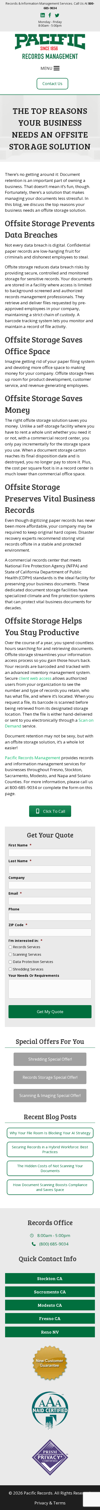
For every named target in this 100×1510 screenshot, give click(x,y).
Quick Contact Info (47, 1258)
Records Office (50, 1222)
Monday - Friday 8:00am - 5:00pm (50, 24)
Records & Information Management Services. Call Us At (50, 5)
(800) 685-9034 (53, 1244)
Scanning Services (27, 954)
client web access (35, 678)
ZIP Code (17, 925)
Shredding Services (28, 969)
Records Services (26, 947)
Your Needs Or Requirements (33, 975)
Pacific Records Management (32, 757)
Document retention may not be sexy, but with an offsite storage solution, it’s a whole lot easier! (49, 742)
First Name (20, 845)
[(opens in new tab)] (50, 1410)
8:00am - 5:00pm (53, 1235)
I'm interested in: (25, 940)
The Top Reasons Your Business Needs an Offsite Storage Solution (50, 128)
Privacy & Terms (50, 1503)
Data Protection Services (33, 962)
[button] (46, 68)
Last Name (20, 861)
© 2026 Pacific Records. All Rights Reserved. (50, 1493)
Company (16, 877)
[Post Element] (50, 1133)
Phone (13, 909)
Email (15, 893)
